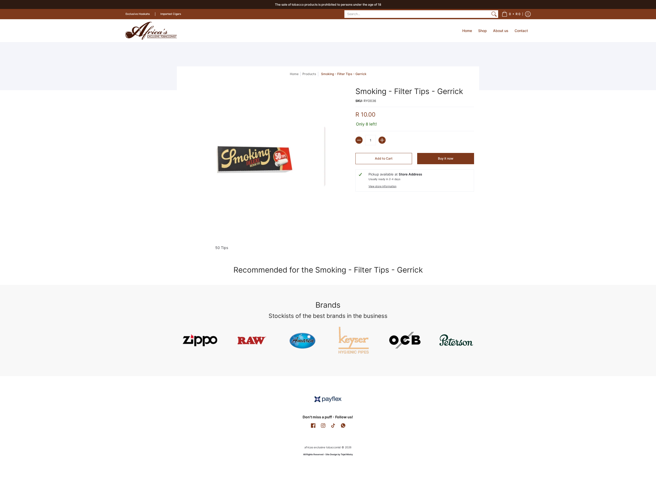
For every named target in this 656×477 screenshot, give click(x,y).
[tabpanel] (328, 246)
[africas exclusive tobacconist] (151, 30)
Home (294, 74)
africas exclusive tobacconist (322, 447)
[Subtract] (359, 140)
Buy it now (445, 158)
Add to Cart (384, 158)
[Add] (382, 140)
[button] (511, 14)
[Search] (494, 14)
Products (309, 74)
